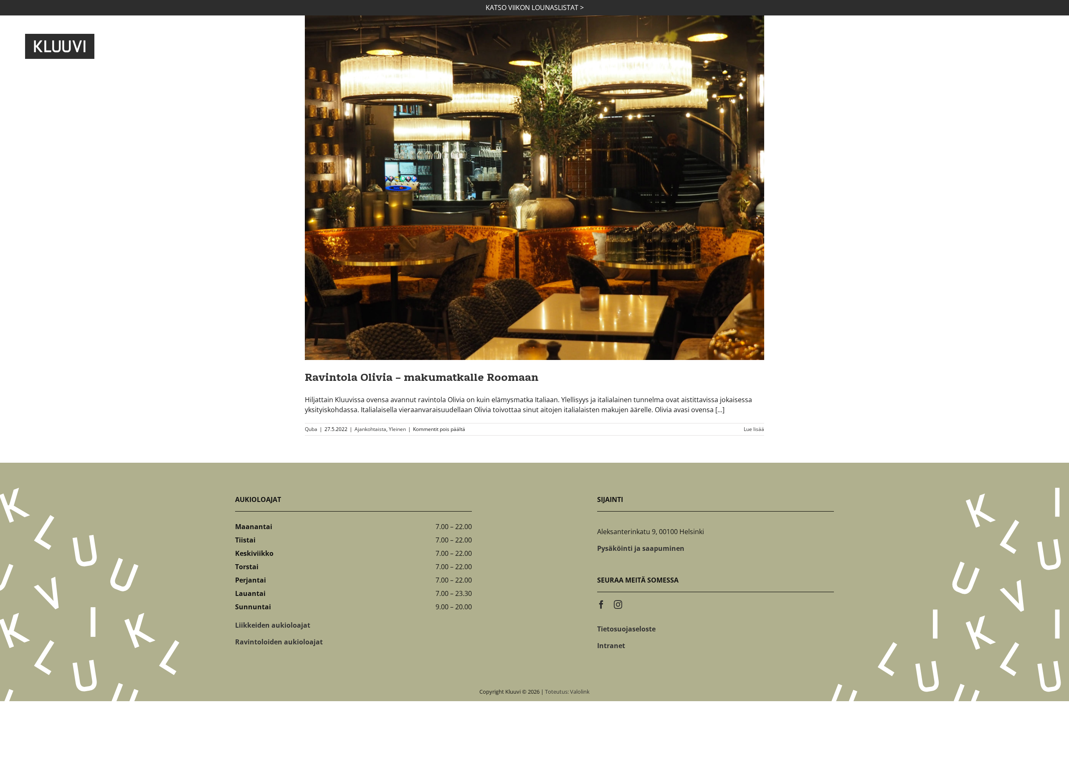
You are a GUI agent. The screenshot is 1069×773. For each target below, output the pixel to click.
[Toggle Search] (1001, 45)
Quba (311, 429)
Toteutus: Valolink (567, 691)
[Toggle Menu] (1033, 46)
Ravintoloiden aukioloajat (279, 641)
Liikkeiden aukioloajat (272, 625)
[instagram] (618, 605)
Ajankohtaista (370, 429)
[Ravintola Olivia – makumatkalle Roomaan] (534, 187)
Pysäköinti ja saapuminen (640, 548)
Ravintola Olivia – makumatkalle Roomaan (422, 378)
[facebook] (601, 605)
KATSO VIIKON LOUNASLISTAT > (535, 7)
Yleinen (397, 429)
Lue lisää (754, 429)
